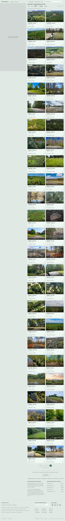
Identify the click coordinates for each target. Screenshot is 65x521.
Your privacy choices (40, 518)
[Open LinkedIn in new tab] (60, 505)
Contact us (51, 512)
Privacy (62, 518)
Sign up (39, 1)
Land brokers (44, 508)
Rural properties (18, 510)
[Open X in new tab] (57, 505)
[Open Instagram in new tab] (55, 505)
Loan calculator (44, 512)
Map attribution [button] (10, 518)
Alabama (38, 478)
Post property (31, 1)
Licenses (57, 518)
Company (50, 510)
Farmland (27, 507)
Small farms (27, 510)
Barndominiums (4, 507)
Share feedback (54, 502)
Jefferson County (50, 478)
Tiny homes (3, 512)
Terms (60, 518)
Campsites (12, 507)
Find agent (16, 1)
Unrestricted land (13, 512)
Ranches (13, 510)
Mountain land (9, 510)
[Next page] (51, 466)
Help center (37, 510)
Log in (36, 1)
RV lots (23, 510)
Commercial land (22, 507)
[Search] (62, 1)
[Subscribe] (49, 505)
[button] (29, 19)
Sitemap (50, 518)
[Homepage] (4, 1)
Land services (44, 510)
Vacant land (8, 512)
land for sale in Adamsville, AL (35, 8)
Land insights (37, 512)
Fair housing (45, 518)
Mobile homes (3, 510)
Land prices (51, 508)
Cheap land (16, 507)
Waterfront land (19, 512)
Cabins (8, 507)
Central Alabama (43, 478)
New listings (53, 518)
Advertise (36, 508)
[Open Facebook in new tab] (52, 505)
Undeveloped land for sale (32, 478)
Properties (12, 1)
